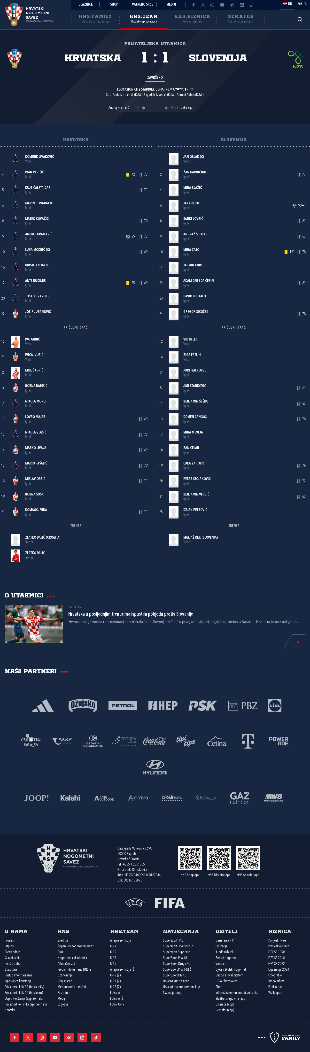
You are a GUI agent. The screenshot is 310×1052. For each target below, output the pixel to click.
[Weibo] (232, 5)
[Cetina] (217, 741)
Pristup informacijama (18, 975)
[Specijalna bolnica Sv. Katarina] (206, 797)
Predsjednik (12, 952)
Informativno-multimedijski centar (237, 993)
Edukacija (221, 946)
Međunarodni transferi (72, 987)
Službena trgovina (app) (231, 999)
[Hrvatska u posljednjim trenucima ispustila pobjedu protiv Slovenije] (34, 624)
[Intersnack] (186, 741)
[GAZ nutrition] (240, 797)
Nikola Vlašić (35, 432)
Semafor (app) (225, 1010)
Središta (63, 941)
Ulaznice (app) (225, 1004)
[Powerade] (279, 741)
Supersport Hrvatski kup (178, 946)
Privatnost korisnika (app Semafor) (26, 1004)
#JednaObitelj (224, 952)
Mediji (171, 5)
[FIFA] (170, 902)
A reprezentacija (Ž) (122, 970)
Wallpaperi (275, 993)
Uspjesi (9, 946)
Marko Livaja (35, 448)
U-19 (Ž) (115, 975)
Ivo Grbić (32, 339)
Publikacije (275, 987)
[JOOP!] (36, 797)
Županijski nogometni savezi (76, 946)
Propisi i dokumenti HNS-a (74, 970)
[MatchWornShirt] (274, 797)
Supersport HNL (173, 941)
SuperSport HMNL (174, 975)
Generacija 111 (225, 941)
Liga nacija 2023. (279, 970)
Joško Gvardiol (37, 296)
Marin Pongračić (39, 203)
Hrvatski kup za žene (176, 981)
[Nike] (43, 705)
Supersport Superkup (176, 952)
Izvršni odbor (13, 964)
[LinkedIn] (242, 5)
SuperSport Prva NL (175, 958)
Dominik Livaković (39, 157)
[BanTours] (172, 797)
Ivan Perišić (34, 172)
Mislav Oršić (35, 479)
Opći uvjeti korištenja (18, 981)
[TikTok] (251, 5)
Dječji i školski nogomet (231, 970)
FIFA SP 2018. (277, 958)
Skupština (11, 970)
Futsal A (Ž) (117, 999)
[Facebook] (193, 5)
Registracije (65, 981)
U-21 (113, 946)
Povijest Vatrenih (278, 946)
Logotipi (63, 1004)
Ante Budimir (35, 281)
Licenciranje (65, 975)
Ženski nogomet (226, 958)
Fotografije (275, 975)
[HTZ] (31, 741)
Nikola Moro (35, 401)
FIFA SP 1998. (277, 952)
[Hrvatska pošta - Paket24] (62, 741)
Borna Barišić (36, 386)
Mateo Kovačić (37, 219)
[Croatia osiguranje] (93, 741)
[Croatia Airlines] (124, 741)
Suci (60, 952)
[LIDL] (275, 705)
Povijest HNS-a (277, 941)
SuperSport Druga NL (176, 964)
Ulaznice (85, 5)
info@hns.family (137, 870)
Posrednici (64, 993)
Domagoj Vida (36, 510)
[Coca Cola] (155, 741)
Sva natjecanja (172, 993)
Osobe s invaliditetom (229, 975)
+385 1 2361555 (133, 864)
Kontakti (10, 1010)
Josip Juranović (38, 312)
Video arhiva (276, 981)
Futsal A (115, 993)
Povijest (9, 941)
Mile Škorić (34, 370)
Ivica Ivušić (34, 355)
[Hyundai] (155, 767)
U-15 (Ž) (115, 987)
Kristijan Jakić (37, 265)
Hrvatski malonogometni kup (181, 987)
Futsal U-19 (117, 1004)
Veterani (221, 964)
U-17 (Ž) (115, 981)
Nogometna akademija (72, 958)
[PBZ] (243, 705)
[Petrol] (123, 705)
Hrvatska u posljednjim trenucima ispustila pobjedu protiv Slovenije (130, 614)
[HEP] (163, 705)
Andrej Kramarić (38, 234)
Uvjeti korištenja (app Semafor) (24, 999)
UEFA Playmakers (226, 981)
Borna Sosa (34, 494)
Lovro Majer (35, 417)
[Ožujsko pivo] (83, 705)
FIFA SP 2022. (277, 964)
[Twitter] (203, 5)
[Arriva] (138, 797)
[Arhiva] (300, 19)
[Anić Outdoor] (104, 797)
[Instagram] (212, 5)
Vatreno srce (142, 5)
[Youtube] (222, 5)
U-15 (113, 964)
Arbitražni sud (66, 964)
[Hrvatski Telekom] (248, 741)
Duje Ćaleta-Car (37, 188)
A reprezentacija (120, 941)
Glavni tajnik (12, 958)
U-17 (113, 958)
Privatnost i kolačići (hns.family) (24, 987)
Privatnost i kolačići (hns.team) (24, 993)
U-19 (113, 952)
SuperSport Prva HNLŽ (177, 970)
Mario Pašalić (36, 463)
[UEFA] (135, 902)
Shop (114, 5)
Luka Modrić (35, 250)
